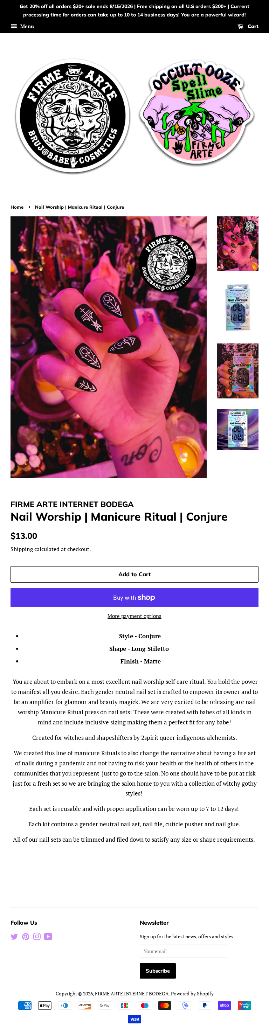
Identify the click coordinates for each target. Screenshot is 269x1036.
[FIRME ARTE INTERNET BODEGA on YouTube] (48, 937)
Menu (26, 26)
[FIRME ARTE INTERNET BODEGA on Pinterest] (25, 937)
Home (17, 207)
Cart (252, 26)
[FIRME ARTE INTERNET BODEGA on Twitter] (14, 937)
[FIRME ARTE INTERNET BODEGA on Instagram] (37, 937)
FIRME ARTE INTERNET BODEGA (132, 993)
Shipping (22, 549)
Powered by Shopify (192, 993)
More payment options (134, 615)
